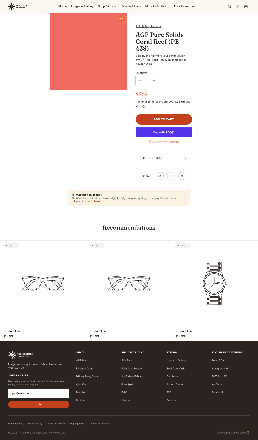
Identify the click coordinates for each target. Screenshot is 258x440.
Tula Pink (126, 360)
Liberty (125, 400)
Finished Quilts (131, 6)
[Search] (229, 6)
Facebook (218, 392)
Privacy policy (34, 423)
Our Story (172, 376)
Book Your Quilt (176, 368)
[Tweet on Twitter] (182, 176)
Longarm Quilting (82, 6)
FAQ (169, 392)
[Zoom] (121, 19)
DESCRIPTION (151, 158)
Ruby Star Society (132, 368)
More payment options (164, 141)
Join (39, 404)
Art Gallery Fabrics (132, 376)
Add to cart (164, 119)
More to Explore (156, 6)
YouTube (217, 384)
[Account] (238, 6)
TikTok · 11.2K (219, 376)
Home (63, 6)
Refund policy (15, 423)
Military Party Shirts (87, 376)
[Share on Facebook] (171, 176)
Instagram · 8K (220, 368)
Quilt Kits (81, 384)
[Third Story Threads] (18, 6)
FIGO (124, 392)
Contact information (99, 423)
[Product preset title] (43, 283)
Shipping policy (77, 423)
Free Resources (184, 6)
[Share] (160, 176)
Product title (12, 331)
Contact (171, 400)
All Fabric (81, 360)
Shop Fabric (106, 6)
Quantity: (141, 72)
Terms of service (55, 423)
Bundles (81, 392)
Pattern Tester (175, 384)
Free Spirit (127, 384)
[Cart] (246, 6)
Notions (80, 400)
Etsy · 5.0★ (218, 360)
